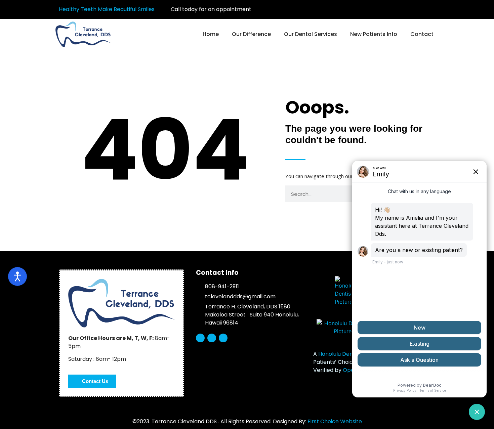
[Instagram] (429, 9)
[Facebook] (405, 9)
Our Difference (251, 34)
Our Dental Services (310, 34)
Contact (422, 34)
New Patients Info (373, 34)
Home (211, 34)
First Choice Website (334, 421)
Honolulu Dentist (339, 354)
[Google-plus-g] (417, 9)
